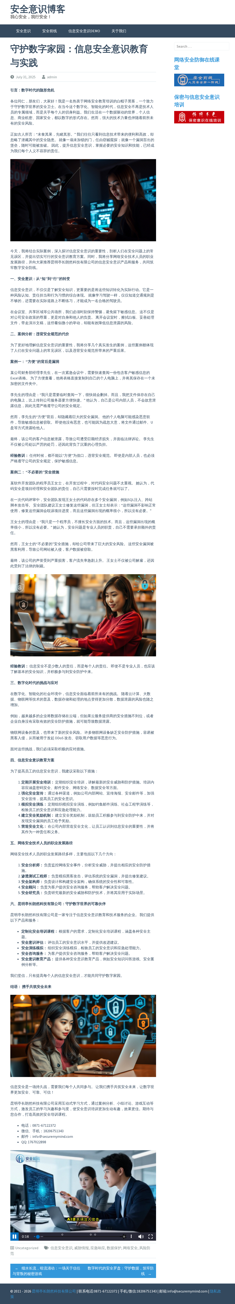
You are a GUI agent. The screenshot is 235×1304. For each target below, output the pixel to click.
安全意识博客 (37, 9)
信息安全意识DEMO (84, 31)
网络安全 (130, 1248)
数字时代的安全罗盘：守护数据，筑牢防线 (121, 1271)
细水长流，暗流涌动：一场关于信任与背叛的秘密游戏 (46, 1271)
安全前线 (49, 31)
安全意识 (23, 31)
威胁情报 (81, 1248)
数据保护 (114, 1248)
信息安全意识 (61, 1248)
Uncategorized (26, 1248)
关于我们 (119, 31)
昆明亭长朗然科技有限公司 (54, 1291)
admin (52, 77)
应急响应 (97, 1248)
